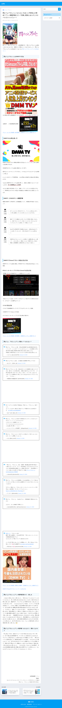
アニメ (37, 676)
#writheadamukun (10, 472)
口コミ (34, 680)
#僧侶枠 (16, 472)
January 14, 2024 (20, 438)
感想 (31, 682)
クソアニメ (20, 680)
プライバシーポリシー (37, 704)
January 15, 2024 (29, 378)
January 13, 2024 (30, 507)
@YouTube (20, 491)
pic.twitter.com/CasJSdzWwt (27, 544)
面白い (37, 682)
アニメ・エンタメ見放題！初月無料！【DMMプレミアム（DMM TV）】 (19, 132)
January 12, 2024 (27, 546)
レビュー (26, 680)
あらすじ (9, 680)
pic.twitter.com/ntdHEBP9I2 (14, 410)
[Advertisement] (21, 390)
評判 (34, 682)
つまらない (14, 680)
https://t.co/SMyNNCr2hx (11, 491)
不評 (31, 680)
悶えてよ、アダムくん (24, 682)
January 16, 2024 (23, 354)
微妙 (38, 680)
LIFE (3, 4)
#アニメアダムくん (30, 470)
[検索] (59, 9)
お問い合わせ (23, 704)
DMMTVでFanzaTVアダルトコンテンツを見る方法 (14, 589)
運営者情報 (29, 704)
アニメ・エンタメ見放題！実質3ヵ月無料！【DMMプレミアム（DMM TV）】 (21, 585)
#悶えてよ (8, 533)
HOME (32, 702)
